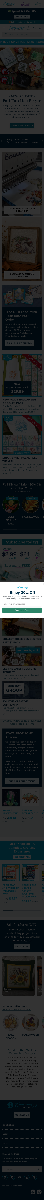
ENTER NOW (22, 947)
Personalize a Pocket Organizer (22, 210)
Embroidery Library (15, 1185)
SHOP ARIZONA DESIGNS (22, 781)
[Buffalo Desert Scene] (30, 797)
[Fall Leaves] (30, 504)
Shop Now (22, 16)
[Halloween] (30, 1022)
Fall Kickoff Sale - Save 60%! (23, 22)
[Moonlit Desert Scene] (11, 797)
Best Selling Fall (11, 520)
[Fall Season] (11, 1022)
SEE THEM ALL (22, 857)
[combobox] (22, 34)
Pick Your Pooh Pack (19, 343)
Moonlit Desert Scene (10, 811)
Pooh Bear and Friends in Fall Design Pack (11, 889)
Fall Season (11, 1036)
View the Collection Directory (16, 1009)
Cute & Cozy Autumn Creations (22, 275)
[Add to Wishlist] (17, 792)
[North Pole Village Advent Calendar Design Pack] (30, 872)
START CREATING (22, 131)
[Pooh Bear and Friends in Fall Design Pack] (11, 872)
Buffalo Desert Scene (30, 811)
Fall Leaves (30, 516)
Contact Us (22, 1115)
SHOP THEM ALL (22, 491)
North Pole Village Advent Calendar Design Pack (29, 891)
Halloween (30, 1034)
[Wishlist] (34, 28)
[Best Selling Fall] (11, 504)
